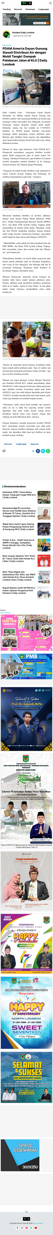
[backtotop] (26, 1212)
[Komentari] (4, 451)
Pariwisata (30, 9)
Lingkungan (43, 9)
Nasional (34, 444)
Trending (7, 9)
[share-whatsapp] (48, 451)
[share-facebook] (38, 451)
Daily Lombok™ (38, 1223)
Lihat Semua (5, 613)
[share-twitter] (43, 451)
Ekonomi (18, 9)
